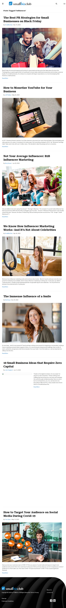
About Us (49, 590)
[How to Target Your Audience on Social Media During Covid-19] (32, 542)
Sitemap (4, 598)
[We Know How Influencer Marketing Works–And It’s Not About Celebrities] (32, 256)
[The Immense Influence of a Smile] (32, 322)
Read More (5, 78)
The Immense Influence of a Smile (27, 296)
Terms (32, 592)
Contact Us (50, 592)
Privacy (37, 592)
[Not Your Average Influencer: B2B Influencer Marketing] (32, 186)
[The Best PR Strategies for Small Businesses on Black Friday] (32, 47)
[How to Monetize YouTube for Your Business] (32, 117)
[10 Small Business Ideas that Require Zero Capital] (16, 437)
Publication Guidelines (8, 601)
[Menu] (2, 3)
